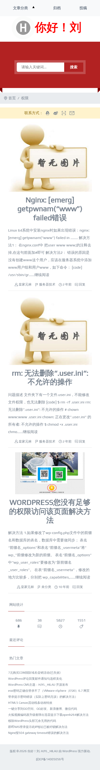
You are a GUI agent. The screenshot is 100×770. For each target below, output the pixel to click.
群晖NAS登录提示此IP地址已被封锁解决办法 (37, 727)
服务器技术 (47, 284)
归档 (57, 8)
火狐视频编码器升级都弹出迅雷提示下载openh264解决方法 (48, 715)
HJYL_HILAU (49, 751)
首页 (12, 98)
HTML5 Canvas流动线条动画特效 (30, 702)
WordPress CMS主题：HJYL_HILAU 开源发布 (38, 684)
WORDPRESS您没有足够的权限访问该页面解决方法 (50, 511)
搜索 (73, 67)
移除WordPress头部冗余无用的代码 (32, 721)
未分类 (46, 587)
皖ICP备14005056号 (50, 759)
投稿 (83, 8)
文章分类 (20, 8)
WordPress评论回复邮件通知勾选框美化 (35, 678)
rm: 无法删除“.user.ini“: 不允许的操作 (50, 377)
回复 (82, 284)
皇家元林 (25, 284)
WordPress (69, 751)
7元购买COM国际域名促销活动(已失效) (34, 672)
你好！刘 (58, 28)
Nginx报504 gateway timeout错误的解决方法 (38, 733)
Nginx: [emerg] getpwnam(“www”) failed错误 (50, 208)
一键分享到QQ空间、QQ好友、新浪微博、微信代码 (42, 708)
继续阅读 (41, 275)
